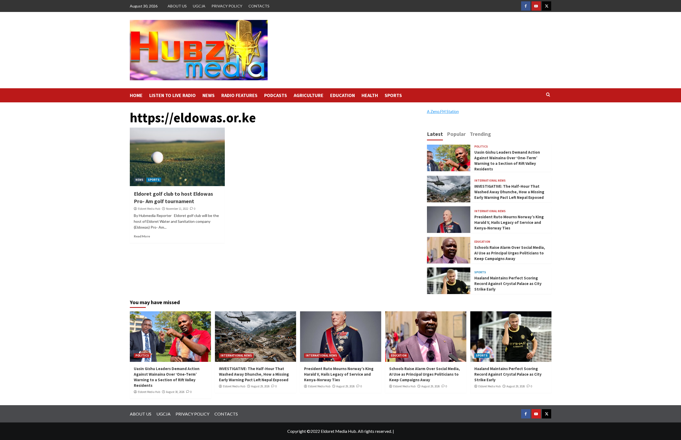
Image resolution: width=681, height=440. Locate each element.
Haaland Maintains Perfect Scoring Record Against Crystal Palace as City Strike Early (508, 283)
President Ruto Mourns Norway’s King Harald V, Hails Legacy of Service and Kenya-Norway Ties (509, 222)
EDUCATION (342, 95)
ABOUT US (177, 6)
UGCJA (199, 6)
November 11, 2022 (177, 209)
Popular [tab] (456, 134)
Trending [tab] (480, 134)
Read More (142, 236)
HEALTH (370, 95)
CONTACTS (258, 6)
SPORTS (393, 95)
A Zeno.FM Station (443, 111)
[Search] (548, 94)
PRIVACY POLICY (226, 6)
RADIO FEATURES (239, 95)
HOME (136, 95)
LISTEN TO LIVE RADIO (172, 95)
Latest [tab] (435, 134)
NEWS (208, 95)
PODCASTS (275, 95)
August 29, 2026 (260, 386)
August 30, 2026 (175, 392)
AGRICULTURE (308, 95)
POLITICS (481, 146)
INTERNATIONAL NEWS (490, 180)
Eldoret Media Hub (149, 209)
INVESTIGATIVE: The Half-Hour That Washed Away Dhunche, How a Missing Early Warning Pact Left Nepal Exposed (509, 192)
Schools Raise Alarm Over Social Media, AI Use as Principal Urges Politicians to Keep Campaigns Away (509, 253)
